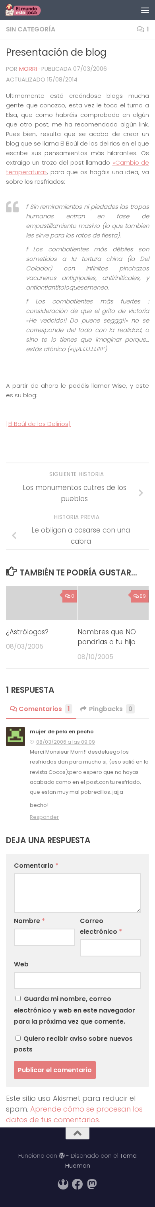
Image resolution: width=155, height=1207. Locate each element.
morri (28, 69)
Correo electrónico (101, 926)
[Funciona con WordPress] (62, 1156)
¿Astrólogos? (27, 632)
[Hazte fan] (77, 1184)
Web (21, 964)
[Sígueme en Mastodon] (91, 1184)
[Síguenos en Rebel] (63, 1184)
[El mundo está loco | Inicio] (29, 10)
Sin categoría (30, 29)
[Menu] (145, 10)
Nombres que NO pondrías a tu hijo (107, 637)
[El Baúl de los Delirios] (38, 424)
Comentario (36, 865)
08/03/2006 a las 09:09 (65, 742)
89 (143, 596)
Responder (44, 817)
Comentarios (44, 708)
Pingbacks (110, 708)
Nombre (29, 920)
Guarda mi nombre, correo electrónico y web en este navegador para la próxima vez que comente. (74, 1010)
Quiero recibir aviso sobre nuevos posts (73, 1044)
